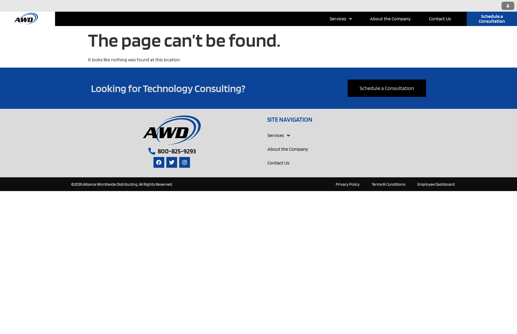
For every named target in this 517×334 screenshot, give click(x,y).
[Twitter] (171, 162)
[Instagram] (184, 162)
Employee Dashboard (436, 184)
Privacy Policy (348, 184)
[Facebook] (158, 162)
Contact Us (440, 19)
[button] (341, 19)
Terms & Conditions (388, 184)
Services (338, 19)
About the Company (390, 19)
